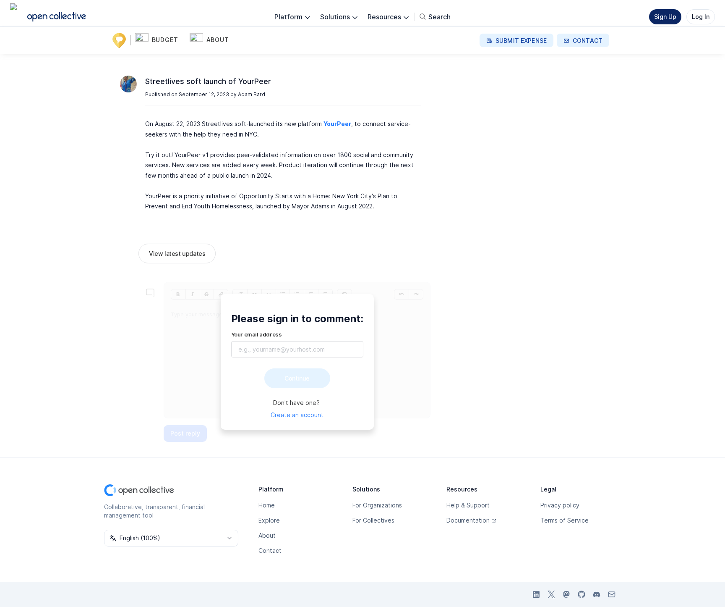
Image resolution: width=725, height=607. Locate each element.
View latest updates (177, 253)
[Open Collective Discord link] (596, 594)
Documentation (468, 520)
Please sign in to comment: (297, 319)
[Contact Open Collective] (612, 594)
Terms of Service (564, 520)
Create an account (297, 414)
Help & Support (468, 505)
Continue (297, 378)
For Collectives (373, 520)
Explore (269, 520)
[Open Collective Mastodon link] (566, 594)
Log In (700, 16)
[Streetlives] (121, 40)
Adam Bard (251, 94)
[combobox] (171, 538)
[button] (160, 40)
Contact (270, 550)
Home (266, 505)
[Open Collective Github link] (581, 594)
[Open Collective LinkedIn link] (536, 594)
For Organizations (377, 505)
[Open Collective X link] (551, 594)
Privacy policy (559, 505)
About (267, 535)
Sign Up (665, 16)
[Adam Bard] (128, 84)
